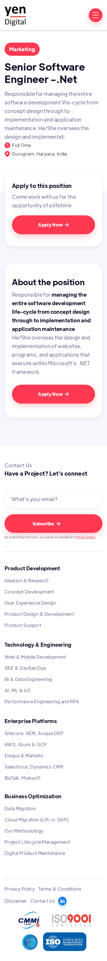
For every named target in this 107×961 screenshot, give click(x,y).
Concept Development (29, 592)
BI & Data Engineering (28, 679)
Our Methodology (24, 831)
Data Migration (20, 808)
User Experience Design (30, 603)
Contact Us (43, 901)
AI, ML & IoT (18, 690)
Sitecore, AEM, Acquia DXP (34, 733)
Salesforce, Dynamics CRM (34, 767)
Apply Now (53, 225)
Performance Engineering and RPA (42, 701)
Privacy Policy (85, 537)
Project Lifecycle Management (37, 842)
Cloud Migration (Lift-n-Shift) (37, 820)
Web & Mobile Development (35, 657)
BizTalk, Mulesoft (23, 778)
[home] (15, 15)
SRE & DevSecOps (25, 668)
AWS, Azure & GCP (26, 744)
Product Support (23, 625)
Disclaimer (16, 901)
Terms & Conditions (59, 889)
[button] (95, 15)
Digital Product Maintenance (35, 853)
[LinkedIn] (62, 901)
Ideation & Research (27, 580)
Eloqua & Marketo (24, 755)
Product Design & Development (39, 614)
